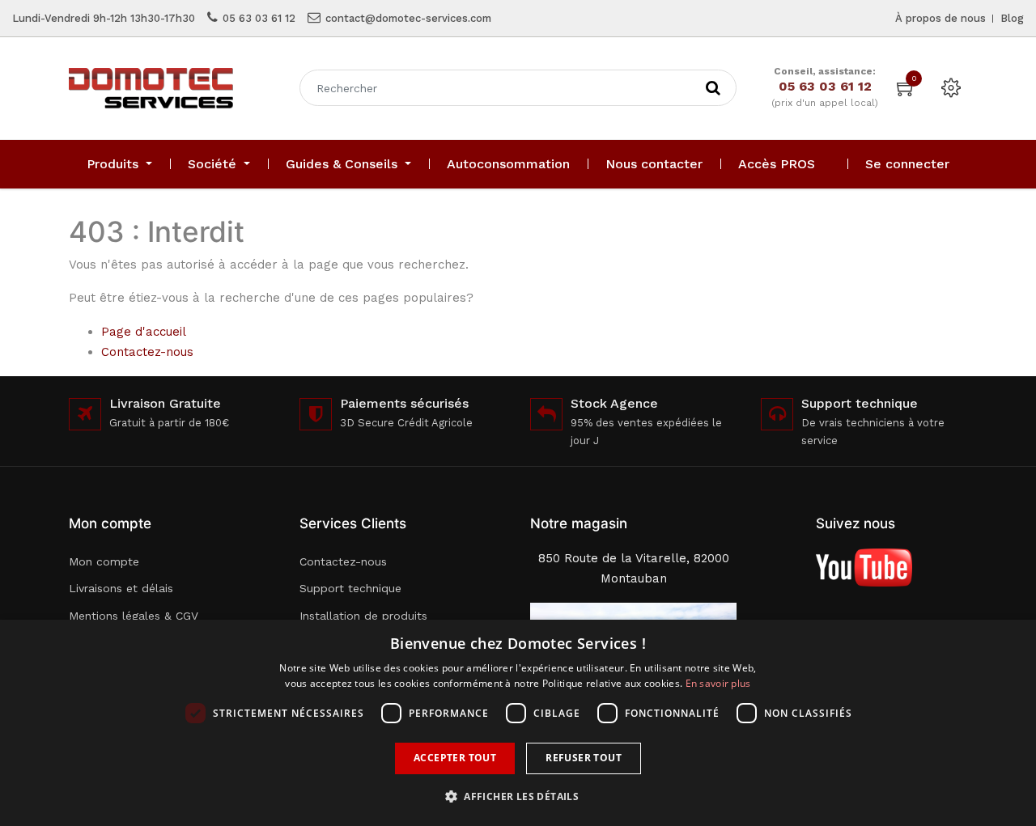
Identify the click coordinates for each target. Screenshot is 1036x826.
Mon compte (104, 561)
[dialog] (518, 723)
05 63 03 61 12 (259, 18)
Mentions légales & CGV (133, 615)
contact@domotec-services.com (408, 18)
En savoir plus (718, 683)
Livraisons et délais (121, 588)
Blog (1012, 18)
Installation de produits (363, 615)
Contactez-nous (147, 352)
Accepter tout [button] (455, 758)
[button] (518, 796)
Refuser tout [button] (584, 758)
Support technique (350, 588)
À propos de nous (940, 18)
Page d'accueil (143, 331)
